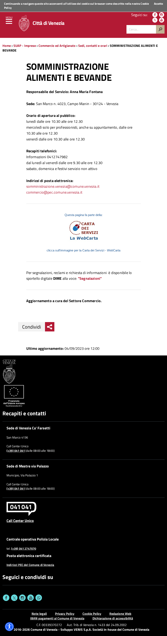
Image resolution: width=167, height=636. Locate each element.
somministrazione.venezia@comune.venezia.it (63, 186)
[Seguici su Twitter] (154, 20)
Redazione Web (120, 613)
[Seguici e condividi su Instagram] (22, 597)
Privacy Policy (64, 613)
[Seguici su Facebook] (154, 14)
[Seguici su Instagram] (161, 14)
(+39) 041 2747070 (23, 548)
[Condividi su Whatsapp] (38, 597)
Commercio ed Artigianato (57, 45)
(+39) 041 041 (16, 450)
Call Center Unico (20, 520)
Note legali (39, 613)
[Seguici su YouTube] (161, 20)
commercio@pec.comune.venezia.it (54, 192)
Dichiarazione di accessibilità (112, 618)
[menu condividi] (49, 326)
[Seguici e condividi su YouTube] (30, 597)
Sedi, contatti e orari (92, 45)
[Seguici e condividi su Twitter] (14, 597)
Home (6, 45)
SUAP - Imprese (24, 45)
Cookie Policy (91, 613)
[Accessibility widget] (9, 626)
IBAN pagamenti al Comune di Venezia (57, 618)
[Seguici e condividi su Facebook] (6, 597)
